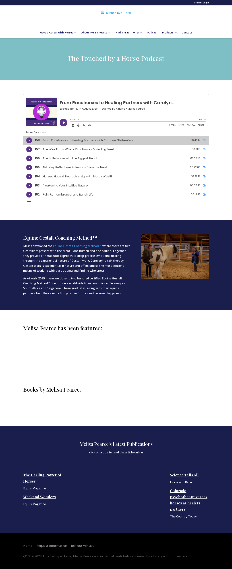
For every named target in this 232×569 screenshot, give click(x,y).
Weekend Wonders (39, 496)
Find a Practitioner (127, 32)
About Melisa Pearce (94, 32)
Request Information (51, 546)
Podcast (152, 32)
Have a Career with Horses (56, 32)
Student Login (201, 3)
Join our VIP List (82, 546)
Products (167, 32)
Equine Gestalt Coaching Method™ (77, 246)
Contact (187, 32)
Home (27, 546)
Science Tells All (184, 474)
